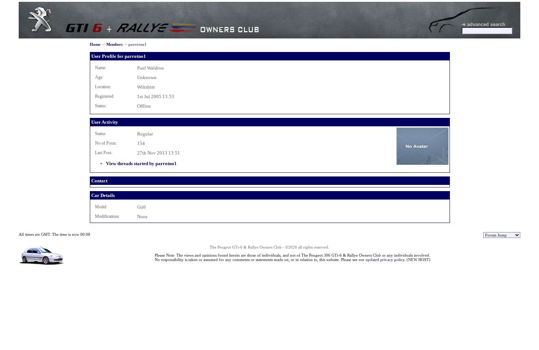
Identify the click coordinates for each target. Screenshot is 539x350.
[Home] (40, 30)
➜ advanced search (483, 24)
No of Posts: (106, 143)
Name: (100, 67)
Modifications (107, 216)
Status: (101, 105)
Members (114, 44)
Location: (103, 86)
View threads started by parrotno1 (141, 163)
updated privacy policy (385, 259)
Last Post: (103, 152)
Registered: (104, 96)
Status (100, 133)
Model (100, 206)
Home (95, 44)
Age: (99, 77)
